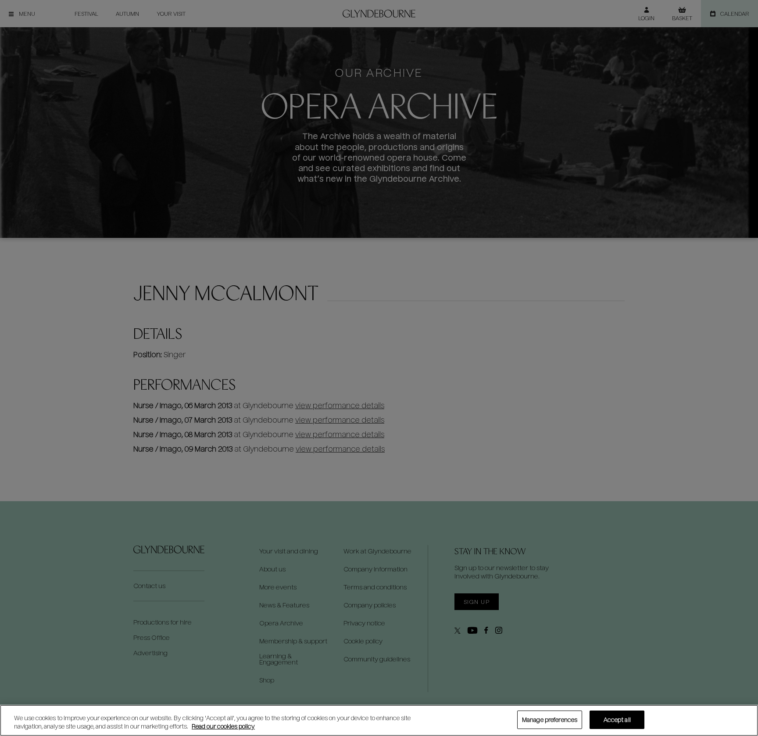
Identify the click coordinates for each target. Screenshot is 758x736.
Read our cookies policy (223, 726)
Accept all (617, 719)
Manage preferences (549, 719)
